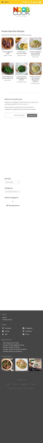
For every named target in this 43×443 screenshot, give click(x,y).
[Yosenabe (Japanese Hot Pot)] (35, 364)
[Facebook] (23, 2)
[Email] (40, 2)
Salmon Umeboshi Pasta (11, 347)
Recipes (15, 384)
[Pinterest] (31, 2)
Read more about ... (23, 104)
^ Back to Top (22, 380)
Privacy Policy (7, 319)
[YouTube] (34, 2)
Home (8, 384)
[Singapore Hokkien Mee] (21, 364)
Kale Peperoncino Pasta (11, 343)
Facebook (7, 328)
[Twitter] (25, 2)
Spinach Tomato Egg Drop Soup (13, 345)
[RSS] (37, 2)
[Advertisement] (22, 21)
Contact (33, 384)
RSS (6, 334)
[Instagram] (28, 2)
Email (27, 334)
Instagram (28, 328)
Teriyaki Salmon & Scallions (12, 351)
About (5, 317)
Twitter (7, 331)
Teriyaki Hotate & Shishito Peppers (15, 349)
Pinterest (28, 331)
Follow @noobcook (13, 205)
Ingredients (24, 384)
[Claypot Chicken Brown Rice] (8, 364)
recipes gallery (32, 102)
